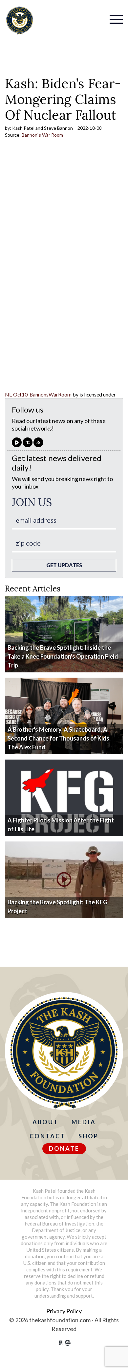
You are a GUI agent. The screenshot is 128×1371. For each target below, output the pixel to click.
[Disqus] (64, 306)
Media (84, 1122)
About (45, 1122)
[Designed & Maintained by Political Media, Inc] (61, 1342)
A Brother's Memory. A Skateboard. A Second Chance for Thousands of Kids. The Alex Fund (59, 738)
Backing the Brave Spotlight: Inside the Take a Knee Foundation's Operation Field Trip (63, 656)
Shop (88, 1136)
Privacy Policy (64, 1311)
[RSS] (38, 442)
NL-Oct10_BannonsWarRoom (38, 394)
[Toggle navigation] (91, 15)
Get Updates (64, 565)
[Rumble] (17, 442)
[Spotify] (27, 442)
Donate (64, 1148)
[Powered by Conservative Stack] (68, 1342)
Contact (47, 1136)
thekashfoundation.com (19, 20)
